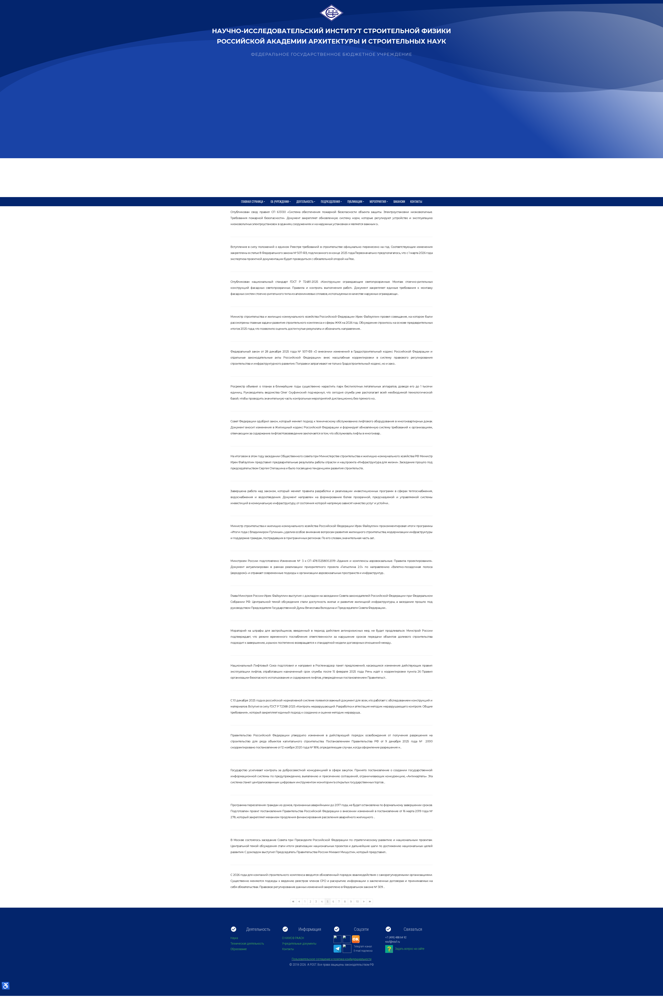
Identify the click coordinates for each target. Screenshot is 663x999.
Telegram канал (363, 946)
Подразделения (330, 201)
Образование (238, 949)
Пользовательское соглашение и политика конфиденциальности (331, 959)
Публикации (354, 201)
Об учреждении (280, 201)
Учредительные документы (299, 943)
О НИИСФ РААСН (293, 938)
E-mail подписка (363, 950)
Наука (234, 938)
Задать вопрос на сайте (409, 948)
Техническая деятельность (247, 943)
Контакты (416, 201)
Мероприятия (378, 201)
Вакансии (399, 201)
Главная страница (252, 201)
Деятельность (304, 201)
